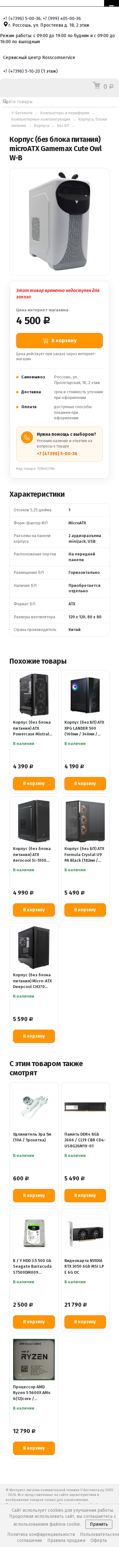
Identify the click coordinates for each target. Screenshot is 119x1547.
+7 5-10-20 (21, 71)
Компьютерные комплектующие (40, 119)
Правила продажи (66, 1540)
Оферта (98, 1540)
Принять (99, 1524)
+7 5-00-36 (22, 18)
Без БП (63, 125)
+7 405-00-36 (62, 18)
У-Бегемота (21, 112)
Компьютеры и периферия (64, 112)
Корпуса (41, 125)
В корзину (34, 783)
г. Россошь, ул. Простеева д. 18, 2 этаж (48, 25)
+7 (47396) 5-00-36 (57, 453)
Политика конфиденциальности (41, 1534)
